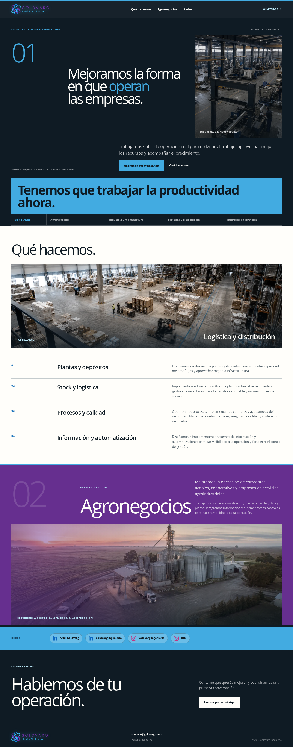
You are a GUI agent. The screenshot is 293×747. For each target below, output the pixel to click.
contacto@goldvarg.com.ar (147, 734)
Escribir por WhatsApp (219, 702)
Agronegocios (167, 9)
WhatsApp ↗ (272, 9)
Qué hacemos (141, 9)
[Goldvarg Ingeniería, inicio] (30, 9)
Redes (187, 9)
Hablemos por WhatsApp (141, 166)
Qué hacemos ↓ (180, 165)
